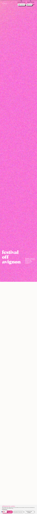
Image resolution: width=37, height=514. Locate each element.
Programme (22, 4)
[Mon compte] (34, 4)
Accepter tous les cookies (7, 512)
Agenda (30, 4)
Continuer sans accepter (29, 512)
